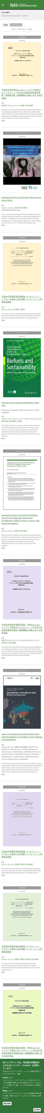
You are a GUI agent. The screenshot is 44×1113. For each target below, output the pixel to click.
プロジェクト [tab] (16, 25)
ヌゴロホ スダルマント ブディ (29, 640)
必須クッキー (8, 1077)
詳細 (18, 1073)
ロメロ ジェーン (18, 418)
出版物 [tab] (5, 25)
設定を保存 (7, 1103)
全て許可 (37, 1110)
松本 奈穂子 (29, 105)
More (3, 120)
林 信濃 (19, 421)
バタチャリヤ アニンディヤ (33, 418)
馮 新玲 (28, 959)
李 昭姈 (22, 105)
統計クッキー (8, 1091)
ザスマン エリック (13, 105)
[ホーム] (24, 5)
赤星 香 (4, 105)
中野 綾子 (5, 642)
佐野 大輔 (5, 421)
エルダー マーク (7, 418)
